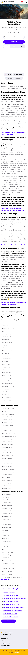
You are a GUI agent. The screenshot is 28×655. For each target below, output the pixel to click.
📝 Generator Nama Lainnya (13, 78)
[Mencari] (25, 2)
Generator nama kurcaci (10, 601)
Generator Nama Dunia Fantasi (12, 610)
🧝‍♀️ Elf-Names (6, 634)
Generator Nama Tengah (10, 595)
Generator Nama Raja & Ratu (11, 604)
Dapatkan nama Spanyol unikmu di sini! (13, 245)
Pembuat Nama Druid (9, 592)
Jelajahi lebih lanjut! (8, 621)
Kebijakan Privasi (5, 643)
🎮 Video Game (18, 74)
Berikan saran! (5, 579)
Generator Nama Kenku (10, 613)
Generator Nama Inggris (10, 617)
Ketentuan (4, 640)
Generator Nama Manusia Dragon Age (14, 598)
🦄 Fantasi (8, 74)
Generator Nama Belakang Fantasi (13, 607)
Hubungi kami (4, 638)
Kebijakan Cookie (5, 645)
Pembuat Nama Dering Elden (12, 589)
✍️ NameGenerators (7, 632)
